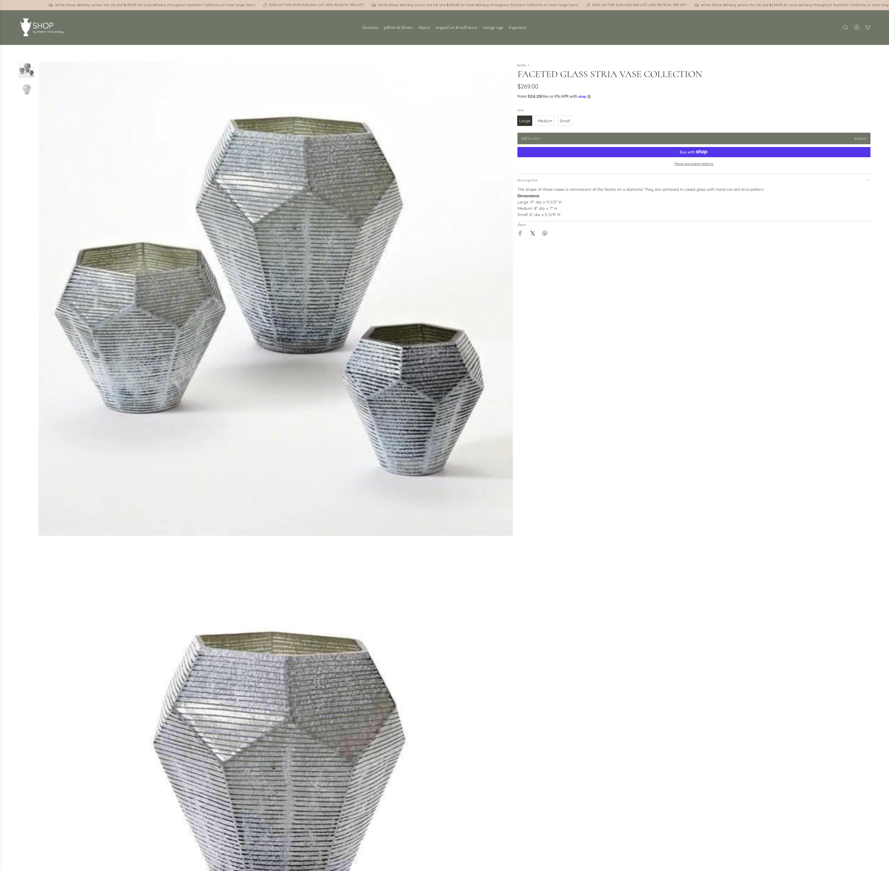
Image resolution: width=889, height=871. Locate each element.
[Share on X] (532, 234)
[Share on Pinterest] (544, 234)
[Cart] (867, 27)
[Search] (845, 27)
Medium (545, 120)
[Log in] (856, 27)
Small (565, 120)
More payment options (694, 163)
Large (524, 120)
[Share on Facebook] (520, 234)
